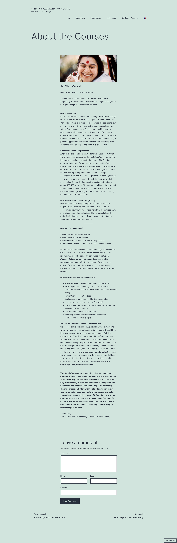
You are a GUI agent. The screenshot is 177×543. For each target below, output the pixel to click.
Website (63, 488)
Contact (125, 18)
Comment (65, 453)
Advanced (111, 18)
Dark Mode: (169, 540)
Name (62, 476)
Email (92, 476)
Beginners (80, 18)
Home (67, 18)
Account (134, 18)
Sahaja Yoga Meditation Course (50, 8)
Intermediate (95, 18)
